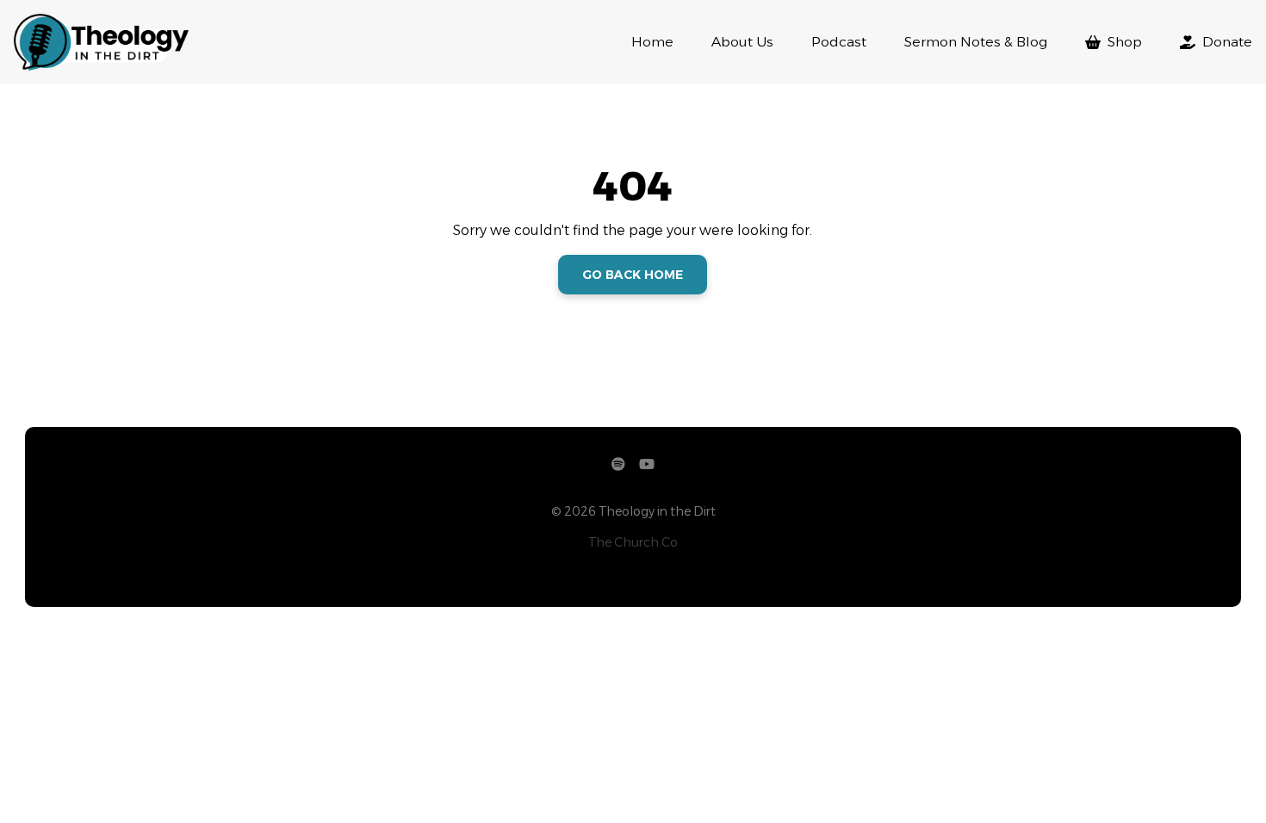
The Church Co (633, 542)
